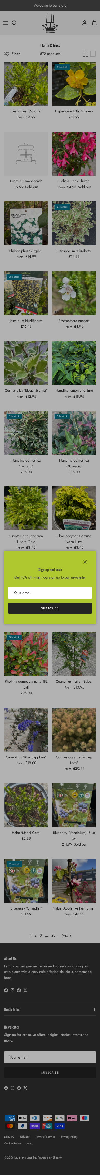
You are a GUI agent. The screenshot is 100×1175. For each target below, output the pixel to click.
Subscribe (50, 608)
